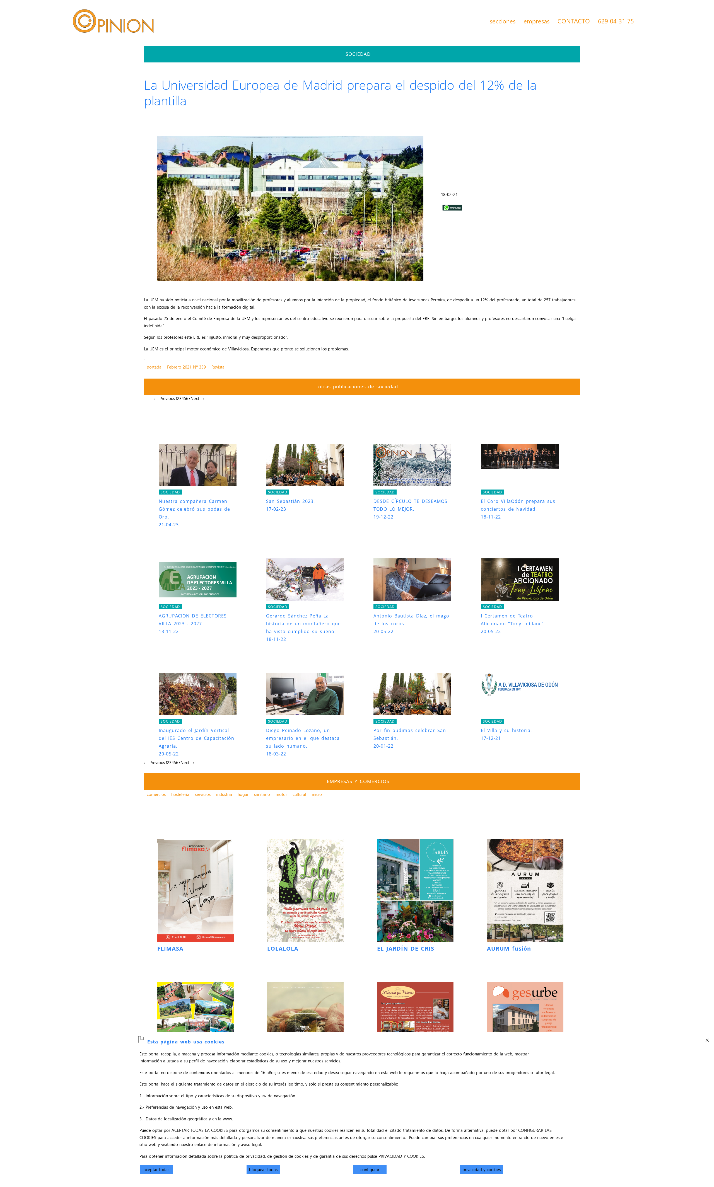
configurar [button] (369, 1169)
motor (281, 794)
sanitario (262, 794)
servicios (203, 794)
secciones (502, 21)
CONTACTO (574, 21)
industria (224, 794)
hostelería (180, 794)
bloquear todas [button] (263, 1169)
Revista (218, 367)
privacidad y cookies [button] (481, 1169)
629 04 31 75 (616, 21)
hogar (243, 794)
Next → (197, 398)
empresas (536, 21)
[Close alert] (707, 1038)
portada (154, 367)
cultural (299, 794)
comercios (156, 794)
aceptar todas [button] (156, 1169)
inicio (317, 794)
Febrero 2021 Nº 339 (186, 367)
